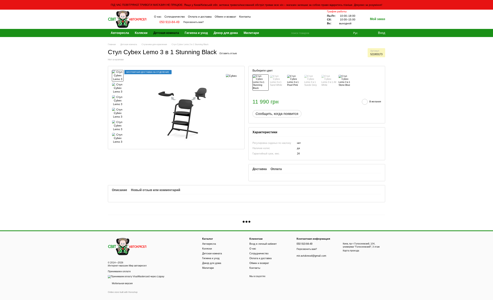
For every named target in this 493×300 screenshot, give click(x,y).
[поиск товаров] (288, 33)
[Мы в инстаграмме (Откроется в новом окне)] (261, 16)
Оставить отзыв (228, 53)
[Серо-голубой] (346, 82)
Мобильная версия (122, 283)
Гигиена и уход (196, 33)
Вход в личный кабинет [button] (263, 243)
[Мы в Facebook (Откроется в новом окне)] (256, 16)
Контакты (245, 16)
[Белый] (329, 82)
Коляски (141, 33)
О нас (157, 16)
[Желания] (367, 33)
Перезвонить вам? (193, 22)
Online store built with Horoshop (123, 292)
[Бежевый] (278, 82)
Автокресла (120, 33)
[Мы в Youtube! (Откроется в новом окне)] (266, 16)
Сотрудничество (174, 16)
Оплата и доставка (200, 16)
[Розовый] (295, 82)
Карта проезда (351, 250)
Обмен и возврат (225, 16)
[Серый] (312, 82)
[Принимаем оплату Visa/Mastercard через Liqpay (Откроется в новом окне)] (136, 276)
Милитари (251, 33)
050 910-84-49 (169, 22)
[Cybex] (231, 75)
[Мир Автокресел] (127, 246)
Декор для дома (226, 33)
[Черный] (260, 82)
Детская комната (166, 33)
